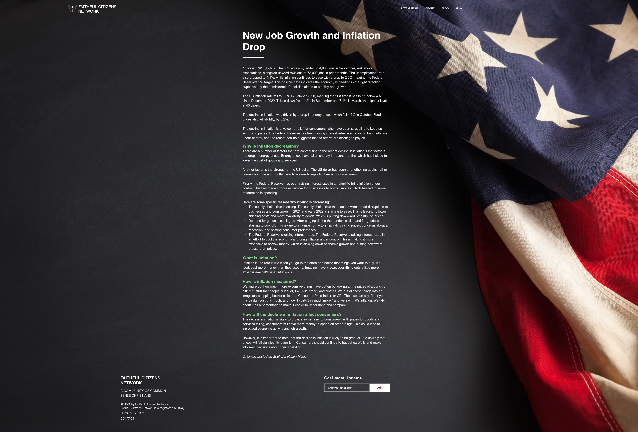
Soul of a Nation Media (289, 356)
